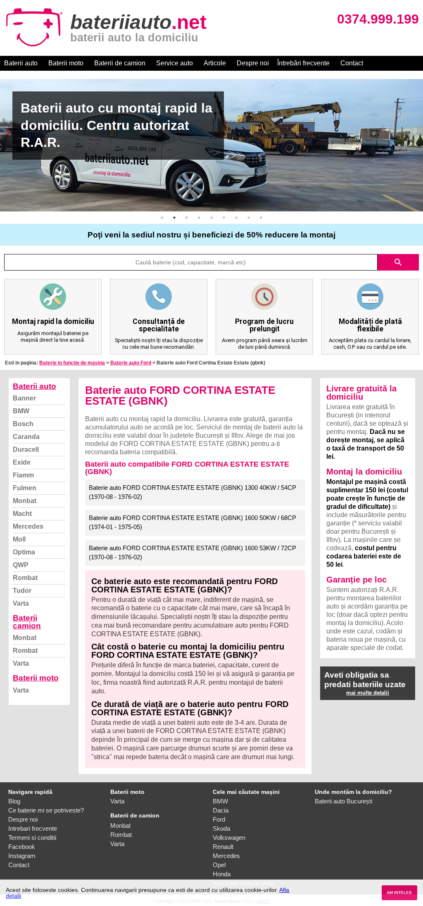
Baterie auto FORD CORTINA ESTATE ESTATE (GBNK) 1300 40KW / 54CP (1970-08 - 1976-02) (192, 492)
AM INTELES (399, 892)
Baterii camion (27, 622)
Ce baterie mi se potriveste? (46, 810)
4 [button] (199, 217)
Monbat (24, 500)
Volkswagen (229, 837)
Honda (222, 873)
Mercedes (28, 526)
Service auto (174, 63)
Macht (22, 513)
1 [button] (162, 217)
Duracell (26, 449)
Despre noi (253, 63)
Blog (14, 801)
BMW (21, 411)
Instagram (22, 855)
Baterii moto (65, 63)
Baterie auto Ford (130, 363)
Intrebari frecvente (32, 828)
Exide (22, 462)
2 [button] (174, 217)
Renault (223, 846)
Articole (215, 63)
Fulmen (24, 487)
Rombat (25, 577)
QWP (21, 564)
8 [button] (249, 217)
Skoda (221, 828)
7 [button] (236, 217)
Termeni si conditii (32, 837)
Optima (24, 552)
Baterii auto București (343, 801)
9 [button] (261, 217)
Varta (21, 603)
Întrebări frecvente (303, 63)
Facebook (21, 846)
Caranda (26, 436)
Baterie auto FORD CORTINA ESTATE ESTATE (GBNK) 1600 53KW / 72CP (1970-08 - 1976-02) (192, 552)
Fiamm (23, 475)
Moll (19, 539)
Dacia (220, 810)
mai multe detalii (367, 693)
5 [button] (211, 217)
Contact (351, 63)
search (398, 262)
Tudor (22, 590)
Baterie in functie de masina (72, 363)
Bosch (23, 423)
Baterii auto (21, 63)
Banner (24, 398)
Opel (219, 864)
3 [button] (187, 217)
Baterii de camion (119, 63)
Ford (219, 819)
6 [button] (224, 217)
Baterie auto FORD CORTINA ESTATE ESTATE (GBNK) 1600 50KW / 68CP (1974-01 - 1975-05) (192, 522)
